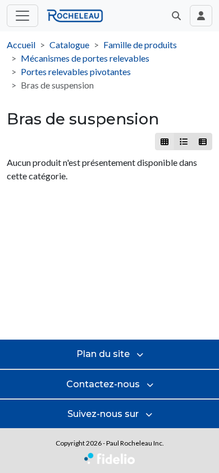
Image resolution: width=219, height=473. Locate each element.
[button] (176, 15)
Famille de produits (140, 44)
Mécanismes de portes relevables (85, 58)
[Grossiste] (202, 141)
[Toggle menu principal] (22, 15)
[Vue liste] (183, 141)
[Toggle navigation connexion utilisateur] (201, 15)
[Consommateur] (165, 141)
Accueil (21, 44)
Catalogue (69, 44)
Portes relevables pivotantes (76, 71)
